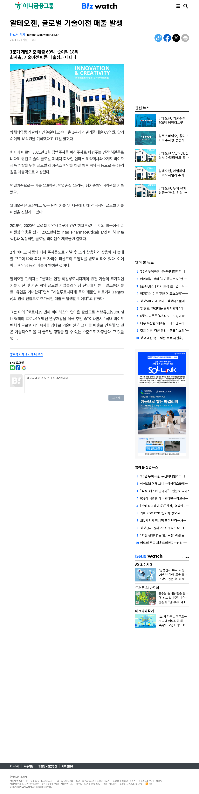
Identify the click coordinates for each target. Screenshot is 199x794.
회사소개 (14, 766)
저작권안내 (67, 766)
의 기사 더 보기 (26, 354)
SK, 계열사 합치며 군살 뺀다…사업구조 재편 (169, 520)
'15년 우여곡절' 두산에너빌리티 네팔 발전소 (169, 271)
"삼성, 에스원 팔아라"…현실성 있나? (164, 490)
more (185, 557)
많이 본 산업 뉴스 (146, 467)
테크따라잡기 (144, 610)
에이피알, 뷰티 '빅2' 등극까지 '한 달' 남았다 (168, 278)
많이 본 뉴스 (144, 262)
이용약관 (28, 766)
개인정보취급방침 (47, 766)
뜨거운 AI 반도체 (147, 587)
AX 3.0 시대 (144, 564)
